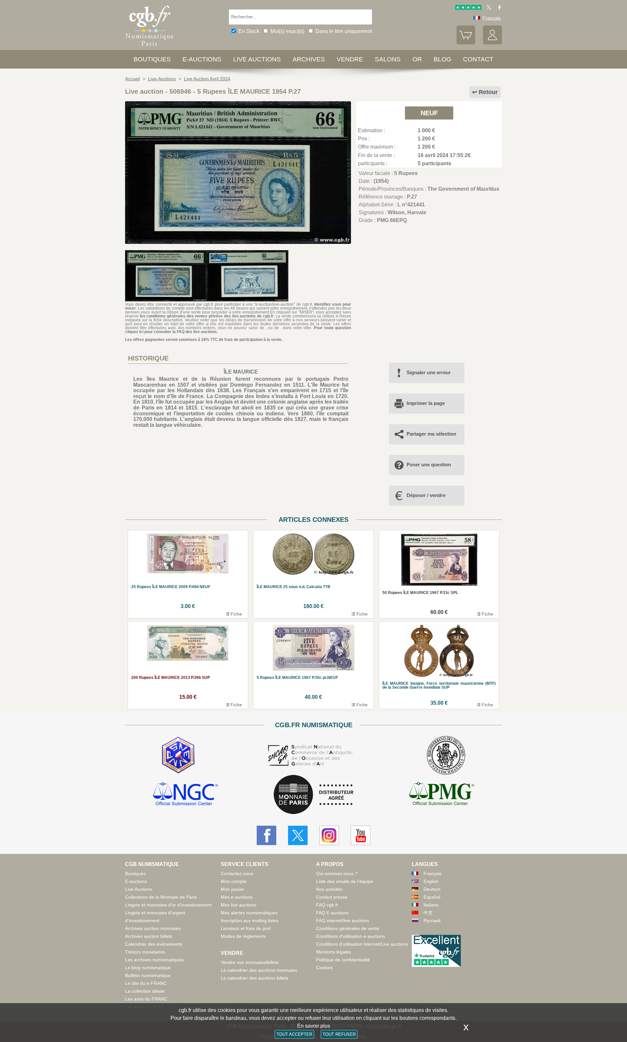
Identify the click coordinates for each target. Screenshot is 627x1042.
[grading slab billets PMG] (441, 795)
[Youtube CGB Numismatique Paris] (360, 835)
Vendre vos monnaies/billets (250, 962)
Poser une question (429, 464)
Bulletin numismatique (147, 975)
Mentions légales (333, 951)
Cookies (324, 967)
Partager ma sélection (431, 434)
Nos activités (329, 889)
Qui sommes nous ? (337, 873)
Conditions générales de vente (347, 928)
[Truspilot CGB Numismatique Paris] (468, 8)
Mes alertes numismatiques (249, 912)
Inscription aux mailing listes (250, 920)
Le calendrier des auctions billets (254, 978)
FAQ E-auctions (332, 912)
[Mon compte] (492, 42)
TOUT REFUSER (339, 1034)
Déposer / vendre (426, 495)
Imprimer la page (426, 403)
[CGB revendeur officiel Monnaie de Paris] (313, 795)
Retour (488, 92)
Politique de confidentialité (343, 959)
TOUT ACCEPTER (294, 1034)
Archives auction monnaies (153, 928)
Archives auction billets (148, 936)
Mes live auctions (238, 904)
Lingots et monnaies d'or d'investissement (168, 904)
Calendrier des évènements (153, 944)
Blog (442, 59)
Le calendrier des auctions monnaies (259, 970)
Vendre (350, 59)
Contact (478, 59)
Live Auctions (138, 889)
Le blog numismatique (148, 967)
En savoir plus (313, 1026)
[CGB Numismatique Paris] (149, 47)
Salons (388, 59)
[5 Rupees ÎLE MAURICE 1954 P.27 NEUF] (238, 242)
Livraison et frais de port (246, 928)
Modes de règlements (243, 936)
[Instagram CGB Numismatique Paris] (329, 835)
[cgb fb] (498, 8)
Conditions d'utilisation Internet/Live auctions (362, 944)
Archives (309, 59)
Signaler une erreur (429, 372)
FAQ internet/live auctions (342, 920)
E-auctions (202, 59)
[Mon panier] (466, 42)
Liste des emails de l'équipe (344, 881)
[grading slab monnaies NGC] (185, 794)
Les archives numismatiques (154, 959)
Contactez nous (237, 873)
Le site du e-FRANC (146, 983)
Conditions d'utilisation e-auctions (350, 936)
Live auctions (257, 59)
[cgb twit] (487, 8)
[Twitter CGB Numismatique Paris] (298, 835)
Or (417, 59)
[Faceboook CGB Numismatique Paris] (266, 835)
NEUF (429, 113)
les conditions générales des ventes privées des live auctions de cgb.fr (207, 316)
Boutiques (152, 59)
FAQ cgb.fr (327, 904)
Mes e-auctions (236, 897)
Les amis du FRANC (146, 999)
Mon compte (234, 881)
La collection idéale (145, 991)
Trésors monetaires (145, 951)
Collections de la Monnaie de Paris (161, 897)
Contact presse (331, 897)
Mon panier (232, 889)
